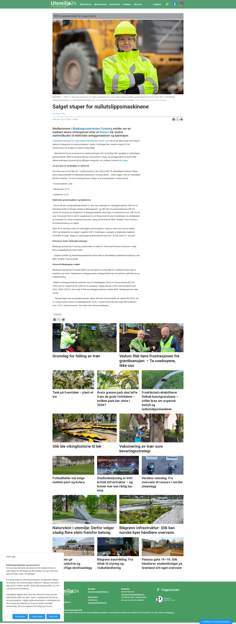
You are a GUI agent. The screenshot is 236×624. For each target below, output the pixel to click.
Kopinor (171, 613)
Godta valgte (37, 616)
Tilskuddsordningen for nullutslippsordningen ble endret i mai (81, 141)
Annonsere (114, 4)
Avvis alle (53, 616)
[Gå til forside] (63, 4)
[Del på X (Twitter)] (177, 119)
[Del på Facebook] (173, 119)
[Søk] (167, 4)
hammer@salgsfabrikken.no (132, 595)
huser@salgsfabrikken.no (98, 592)
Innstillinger (20, 616)
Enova (103, 132)
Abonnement (100, 4)
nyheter (57, 314)
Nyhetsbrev (85, 4)
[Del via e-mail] (181, 119)
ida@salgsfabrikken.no (97, 603)
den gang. (124, 160)
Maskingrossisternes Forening (92, 128)
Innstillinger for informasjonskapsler (216, 622)
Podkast (127, 4)
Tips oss (138, 4)
